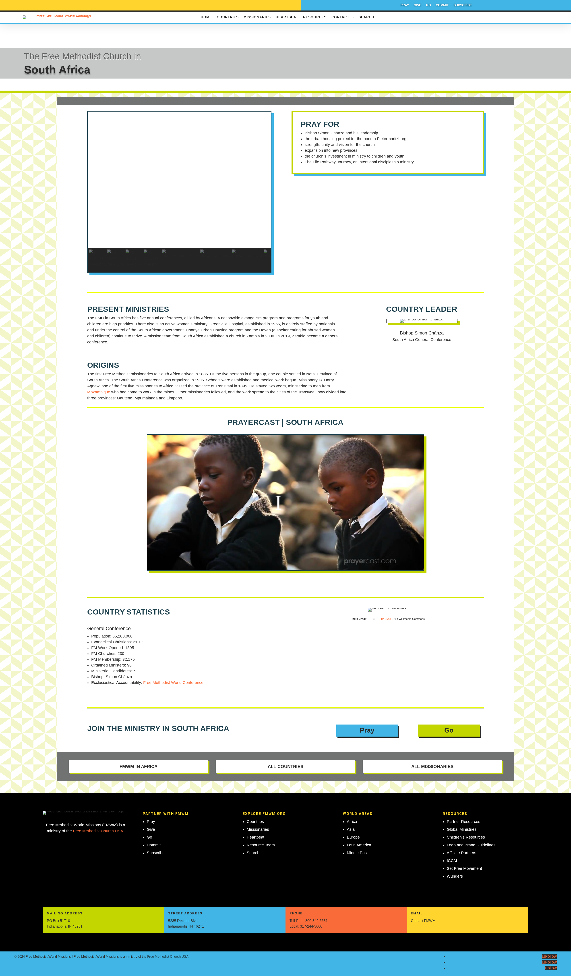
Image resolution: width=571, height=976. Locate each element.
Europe (353, 837)
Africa (352, 821)
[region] (179, 192)
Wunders (455, 876)
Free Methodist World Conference (173, 682)
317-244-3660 (311, 926)
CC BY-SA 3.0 (385, 619)
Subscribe (463, 5)
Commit (442, 5)
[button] (179, 237)
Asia (351, 829)
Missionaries (257, 17)
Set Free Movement (464, 868)
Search (366, 17)
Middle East (357, 853)
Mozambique (98, 392)
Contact (340, 17)
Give (417, 5)
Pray (405, 5)
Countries (228, 17)
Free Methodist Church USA (98, 831)
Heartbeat (287, 17)
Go (428, 5)
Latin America (359, 845)
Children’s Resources (466, 837)
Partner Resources (463, 821)
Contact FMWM (423, 921)
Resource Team (261, 845)
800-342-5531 (316, 921)
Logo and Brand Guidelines (471, 845)
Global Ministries (461, 829)
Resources (315, 17)
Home (206, 17)
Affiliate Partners (461, 853)
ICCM (452, 860)
